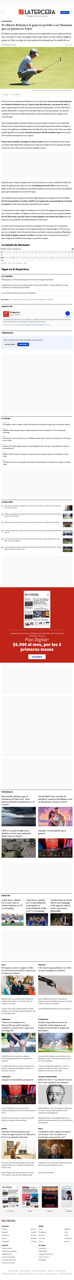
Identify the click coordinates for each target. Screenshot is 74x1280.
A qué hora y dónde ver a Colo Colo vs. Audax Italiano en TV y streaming (12, 904)
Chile (4, 965)
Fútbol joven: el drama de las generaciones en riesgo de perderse (27, 279)
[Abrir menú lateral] (3, 12)
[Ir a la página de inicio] (37, 12)
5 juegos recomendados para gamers (52, 832)
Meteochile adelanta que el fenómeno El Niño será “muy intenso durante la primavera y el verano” (18, 800)
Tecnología (6, 1077)
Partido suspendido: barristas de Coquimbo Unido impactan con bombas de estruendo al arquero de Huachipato (32, 515)
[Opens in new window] (50, 1208)
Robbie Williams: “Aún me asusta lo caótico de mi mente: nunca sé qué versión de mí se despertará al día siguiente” (54, 1110)
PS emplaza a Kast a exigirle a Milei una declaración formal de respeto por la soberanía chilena (36, 424)
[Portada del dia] (37, 627)
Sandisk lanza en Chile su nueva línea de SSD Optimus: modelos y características (18, 1119)
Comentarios (16, 94)
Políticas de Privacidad (38, 324)
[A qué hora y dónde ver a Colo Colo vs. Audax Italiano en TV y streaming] (13, 919)
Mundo (4, 1129)
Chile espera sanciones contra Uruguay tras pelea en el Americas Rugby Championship (31, 522)
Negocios (41, 965)
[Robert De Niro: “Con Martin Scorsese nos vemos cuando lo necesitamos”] (55, 1094)
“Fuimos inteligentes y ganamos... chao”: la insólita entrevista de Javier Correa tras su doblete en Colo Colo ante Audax (53, 1068)
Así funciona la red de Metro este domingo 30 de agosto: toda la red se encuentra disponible (61, 905)
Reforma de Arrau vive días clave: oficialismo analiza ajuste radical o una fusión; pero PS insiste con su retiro (37, 439)
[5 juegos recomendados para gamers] (55, 848)
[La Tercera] (10, 1208)
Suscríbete (24, 344)
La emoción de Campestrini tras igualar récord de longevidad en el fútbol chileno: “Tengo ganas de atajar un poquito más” (32, 548)
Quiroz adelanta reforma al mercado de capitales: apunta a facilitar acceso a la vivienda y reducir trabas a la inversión (55, 1001)
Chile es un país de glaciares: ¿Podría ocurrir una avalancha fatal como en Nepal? (16, 833)
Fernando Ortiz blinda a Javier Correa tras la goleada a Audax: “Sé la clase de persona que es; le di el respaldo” (54, 1058)
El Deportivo (7, 21)
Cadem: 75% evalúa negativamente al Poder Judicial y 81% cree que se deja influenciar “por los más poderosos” (36, 447)
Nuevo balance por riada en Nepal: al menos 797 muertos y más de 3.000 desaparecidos (18, 1173)
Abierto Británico (40, 299)
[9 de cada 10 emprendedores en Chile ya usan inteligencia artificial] (55, 985)
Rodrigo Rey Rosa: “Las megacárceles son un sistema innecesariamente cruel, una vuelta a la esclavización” (55, 1120)
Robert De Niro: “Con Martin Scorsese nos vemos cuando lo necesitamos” (55, 1081)
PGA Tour (28, 299)
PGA (32, 299)
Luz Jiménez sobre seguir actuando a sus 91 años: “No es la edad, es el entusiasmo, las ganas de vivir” (54, 1134)
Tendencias (6, 1019)
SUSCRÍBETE (37, 657)
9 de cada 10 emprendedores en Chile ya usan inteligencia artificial (54, 969)
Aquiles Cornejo (10, 45)
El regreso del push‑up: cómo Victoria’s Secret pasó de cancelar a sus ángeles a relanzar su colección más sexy (18, 1068)
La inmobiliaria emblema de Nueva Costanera (54, 1009)
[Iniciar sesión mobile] (71, 12)
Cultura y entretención (47, 1077)
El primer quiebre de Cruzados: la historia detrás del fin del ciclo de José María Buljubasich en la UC (33, 532)
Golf (10, 299)
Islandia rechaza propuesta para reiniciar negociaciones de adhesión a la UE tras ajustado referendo (34, 431)
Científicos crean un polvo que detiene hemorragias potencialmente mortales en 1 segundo (17, 1058)
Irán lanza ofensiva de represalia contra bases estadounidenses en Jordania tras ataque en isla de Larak (37, 463)
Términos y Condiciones (24, 324)
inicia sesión (10, 344)
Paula (40, 1129)
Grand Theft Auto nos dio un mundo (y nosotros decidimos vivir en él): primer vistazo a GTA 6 (55, 799)
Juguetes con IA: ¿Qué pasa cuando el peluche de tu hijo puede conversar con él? (55, 1164)
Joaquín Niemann (18, 299)
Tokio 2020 (49, 299)
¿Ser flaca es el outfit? (46, 1172)
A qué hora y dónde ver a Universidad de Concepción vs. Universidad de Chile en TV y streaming (36, 905)
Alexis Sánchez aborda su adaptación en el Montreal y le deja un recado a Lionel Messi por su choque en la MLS (32, 507)
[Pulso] (30, 1208)
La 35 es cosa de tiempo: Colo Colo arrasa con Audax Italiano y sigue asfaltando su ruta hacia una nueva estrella (31, 540)
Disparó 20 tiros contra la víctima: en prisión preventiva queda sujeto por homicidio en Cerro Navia (36, 455)
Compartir (6, 94)
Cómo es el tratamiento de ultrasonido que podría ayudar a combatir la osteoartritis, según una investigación (18, 1027)
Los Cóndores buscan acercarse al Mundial (18, 293)
